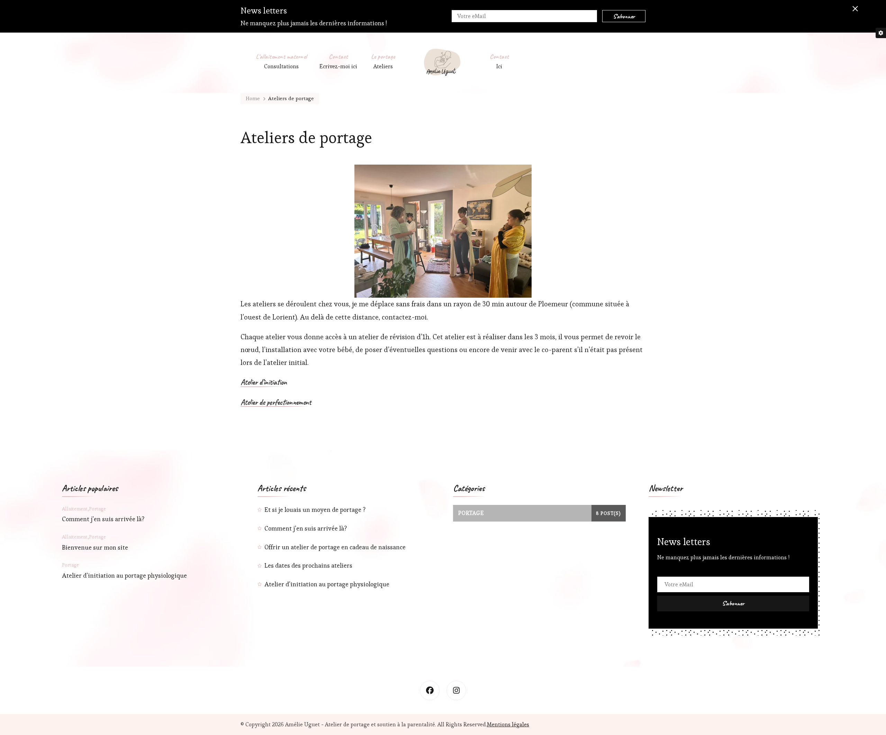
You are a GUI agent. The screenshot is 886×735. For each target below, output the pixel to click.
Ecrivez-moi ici (338, 66)
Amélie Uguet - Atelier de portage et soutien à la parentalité (360, 724)
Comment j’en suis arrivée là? (103, 519)
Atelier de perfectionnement (276, 403)
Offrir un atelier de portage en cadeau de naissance (335, 547)
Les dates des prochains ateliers (308, 565)
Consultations (281, 66)
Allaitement (75, 509)
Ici (499, 66)
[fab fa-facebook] (430, 690)
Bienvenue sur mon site (95, 547)
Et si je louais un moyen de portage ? (314, 510)
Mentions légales (508, 724)
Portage (97, 509)
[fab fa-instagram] (456, 690)
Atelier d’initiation (264, 382)
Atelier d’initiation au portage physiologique (124, 575)
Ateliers (383, 66)
